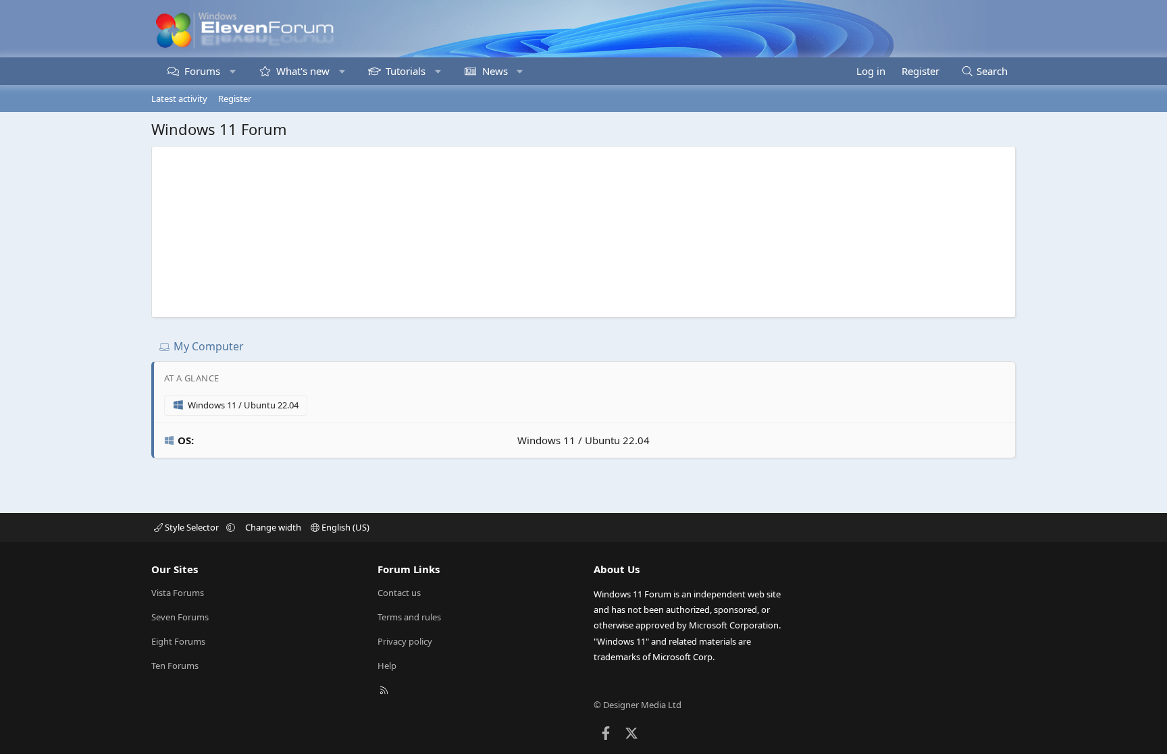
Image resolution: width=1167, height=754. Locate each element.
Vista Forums (177, 593)
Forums (202, 71)
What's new (303, 71)
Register (234, 98)
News (495, 71)
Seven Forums (180, 617)
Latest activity (179, 98)
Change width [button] (273, 527)
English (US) (344, 527)
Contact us (399, 593)
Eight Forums (178, 641)
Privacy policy (405, 641)
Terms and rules (409, 617)
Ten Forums (175, 665)
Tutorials (405, 71)
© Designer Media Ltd (637, 705)
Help (387, 665)
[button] (232, 71)
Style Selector (192, 527)
